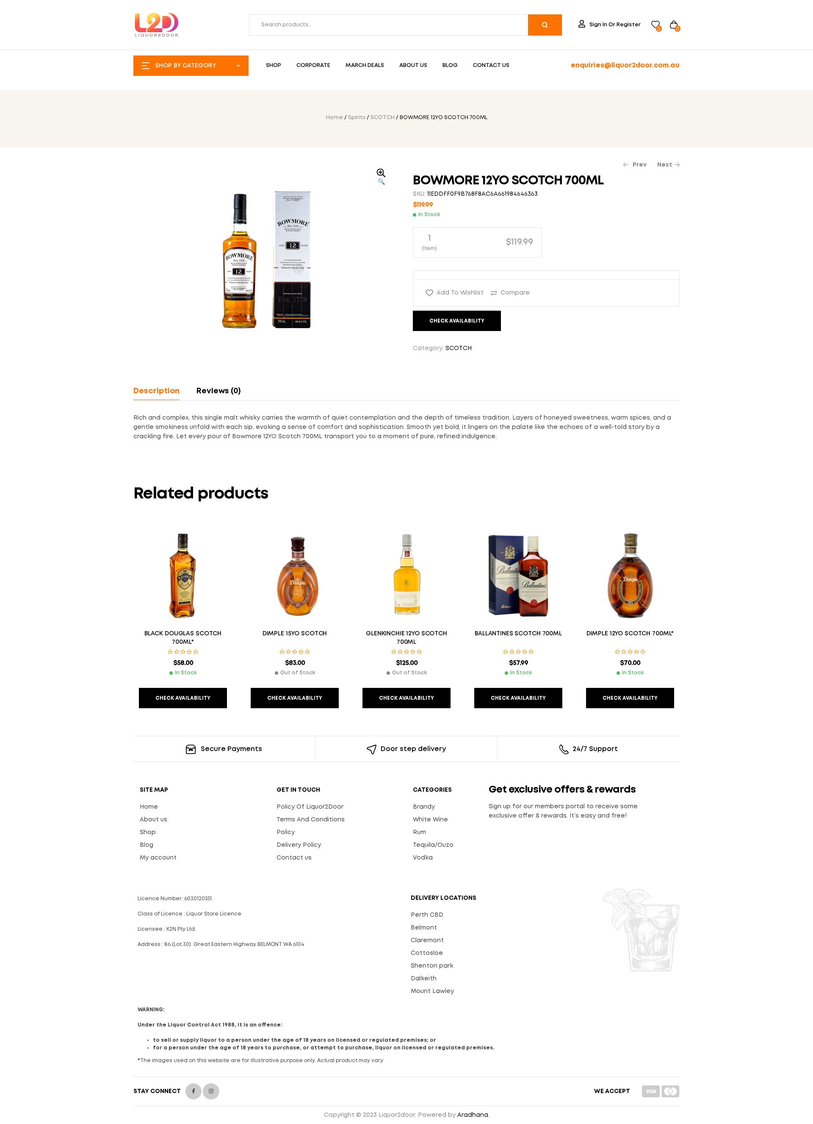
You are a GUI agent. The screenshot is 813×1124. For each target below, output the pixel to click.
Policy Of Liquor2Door (310, 807)
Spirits (356, 117)
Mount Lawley (432, 991)
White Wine (430, 819)
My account (158, 857)
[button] (381, 177)
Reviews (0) (218, 391)
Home (334, 117)
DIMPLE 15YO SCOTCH (295, 633)
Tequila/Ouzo (433, 845)
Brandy (424, 807)
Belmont (424, 927)
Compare (515, 292)
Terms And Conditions (311, 819)
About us (153, 819)
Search (545, 25)
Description (156, 391)
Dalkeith (424, 978)
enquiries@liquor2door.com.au (625, 65)
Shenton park (432, 965)
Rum (419, 832)
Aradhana (472, 1115)
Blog (146, 845)
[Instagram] (211, 1091)
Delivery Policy (299, 845)
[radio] (477, 242)
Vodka (423, 857)
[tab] (160, 391)
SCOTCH (383, 117)
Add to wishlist (460, 292)
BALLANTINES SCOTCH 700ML (518, 633)
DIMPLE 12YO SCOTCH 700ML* (630, 633)
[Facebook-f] (193, 1091)
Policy (286, 832)
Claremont (427, 940)
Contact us (294, 857)
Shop (148, 832)
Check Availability (456, 321)
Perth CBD (427, 915)
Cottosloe (427, 953)
